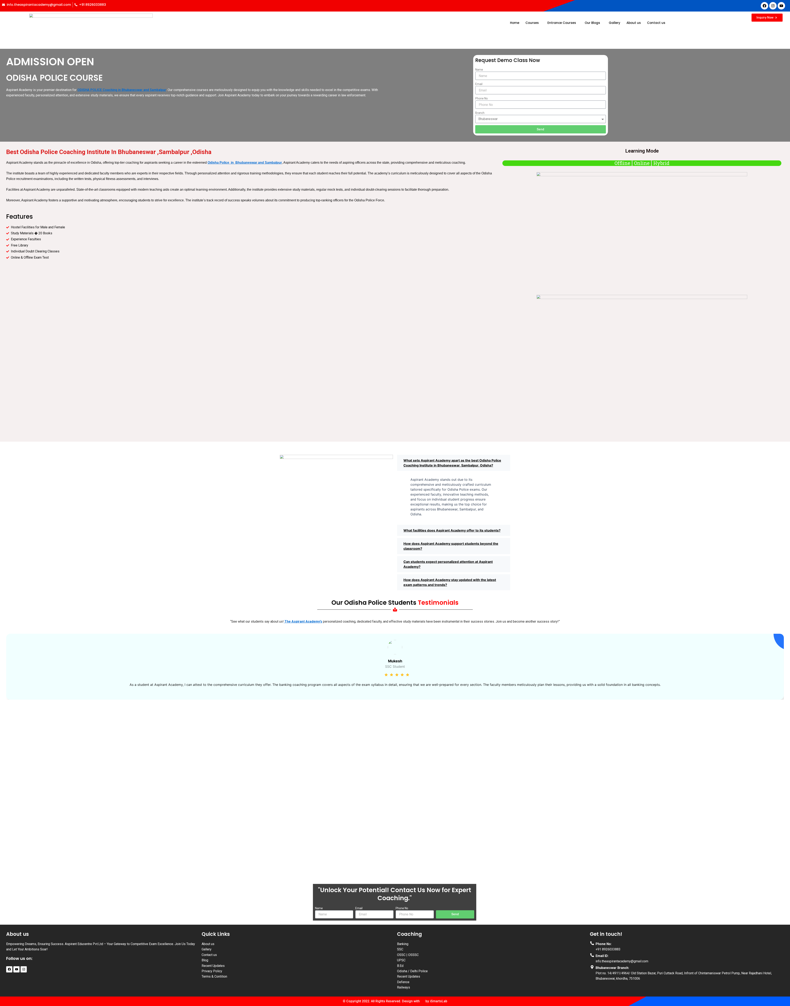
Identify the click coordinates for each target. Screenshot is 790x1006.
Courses (532, 23)
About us (633, 23)
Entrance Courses (561, 23)
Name (479, 69)
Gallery (614, 23)
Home (514, 23)
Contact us (656, 23)
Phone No (481, 98)
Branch (479, 112)
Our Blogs (592, 23)
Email (478, 84)
